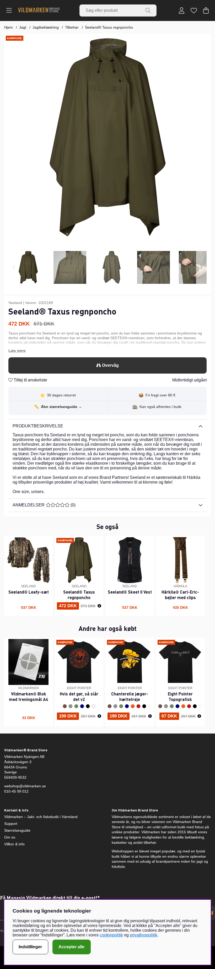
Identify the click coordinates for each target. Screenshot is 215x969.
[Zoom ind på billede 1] (107, 137)
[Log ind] (181, 10)
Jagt (22, 27)
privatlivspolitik (143, 935)
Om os (9, 837)
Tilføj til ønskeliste (30, 380)
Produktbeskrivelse (38, 426)
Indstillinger (30, 947)
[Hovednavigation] (9, 10)
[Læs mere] (107, 350)
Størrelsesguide (17, 830)
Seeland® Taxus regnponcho (109, 27)
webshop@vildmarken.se (25, 786)
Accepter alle (71, 947)
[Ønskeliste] (194, 10)
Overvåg (110, 365)
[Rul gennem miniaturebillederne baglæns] (13, 267)
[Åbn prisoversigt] (99, 606)
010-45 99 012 (16, 791)
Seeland (15, 303)
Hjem (8, 27)
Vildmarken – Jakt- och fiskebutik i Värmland (41, 817)
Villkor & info (14, 844)
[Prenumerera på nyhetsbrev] (211, 913)
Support (10, 823)
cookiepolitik (111, 935)
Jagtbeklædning (46, 27)
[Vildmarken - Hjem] (39, 10)
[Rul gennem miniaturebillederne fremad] (201, 267)
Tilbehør (72, 27)
